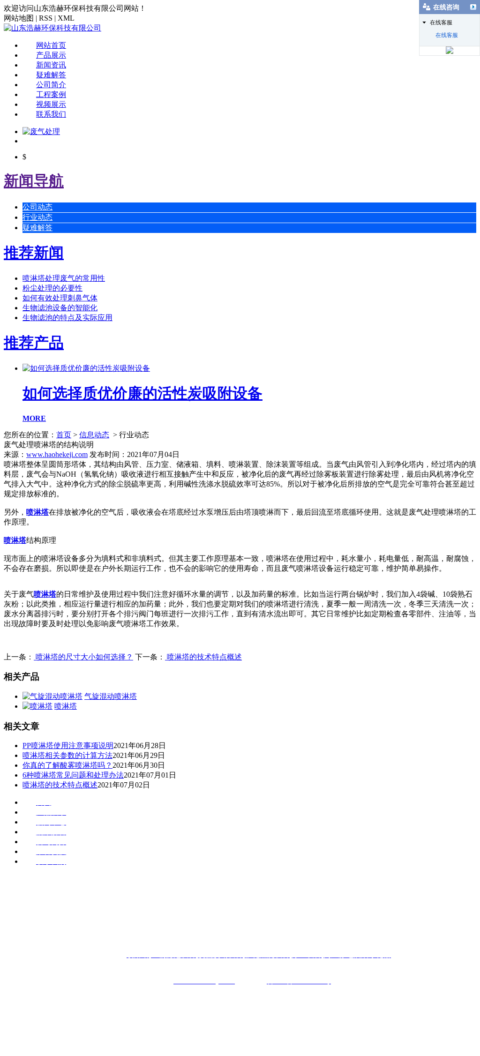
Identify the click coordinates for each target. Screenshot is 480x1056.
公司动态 (37, 207)
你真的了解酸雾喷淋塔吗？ (67, 765)
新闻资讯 (51, 65)
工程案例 (51, 94)
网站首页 (51, 45)
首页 (63, 435)
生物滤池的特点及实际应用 (67, 318)
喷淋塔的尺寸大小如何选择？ (83, 657)
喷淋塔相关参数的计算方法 (67, 755)
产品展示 (51, 55)
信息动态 (94, 435)
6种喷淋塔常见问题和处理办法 (73, 775)
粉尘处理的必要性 (52, 288)
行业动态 (37, 217)
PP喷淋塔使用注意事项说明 (67, 745)
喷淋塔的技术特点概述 (203, 657)
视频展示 (51, 104)
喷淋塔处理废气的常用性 (63, 278)
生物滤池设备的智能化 (60, 308)
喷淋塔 (37, 512)
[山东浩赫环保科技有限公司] (52, 28)
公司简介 (51, 85)
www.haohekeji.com (57, 454)
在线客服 (446, 35)
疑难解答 (51, 75)
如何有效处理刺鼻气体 (60, 298)
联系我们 (51, 114)
